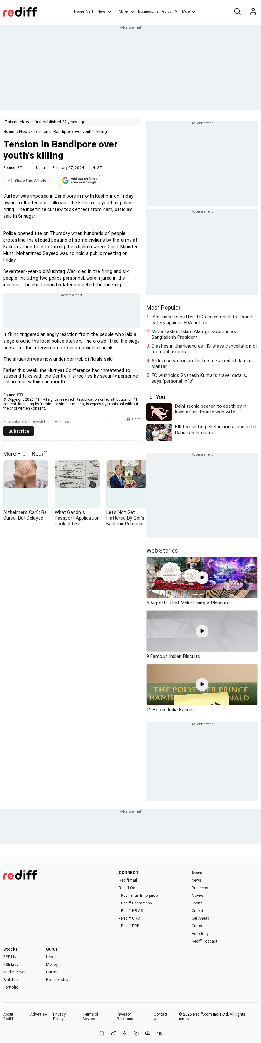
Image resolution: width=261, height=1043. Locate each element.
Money (124, 12)
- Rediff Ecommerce (136, 903)
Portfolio (10, 987)
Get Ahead (201, 918)
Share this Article (30, 180)
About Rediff (8, 1016)
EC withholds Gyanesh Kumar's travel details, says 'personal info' (199, 378)
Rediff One (128, 888)
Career (52, 972)
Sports (197, 903)
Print (136, 419)
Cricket (198, 911)
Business (200, 888)
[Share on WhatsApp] (101, 1034)
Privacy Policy (59, 1016)
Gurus (167, 12)
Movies (198, 895)
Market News (14, 972)
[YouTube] (147, 1034)
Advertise (38, 1014)
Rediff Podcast (204, 941)
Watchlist (11, 980)
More (186, 12)
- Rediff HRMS (131, 911)
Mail (89, 12)
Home (79, 12)
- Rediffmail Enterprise (138, 895)
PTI (20, 168)
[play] (202, 577)
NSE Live (10, 964)
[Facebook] (124, 1034)
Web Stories (162, 550)
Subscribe (18, 431)
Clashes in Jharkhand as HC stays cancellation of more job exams (205, 349)
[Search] (237, 12)
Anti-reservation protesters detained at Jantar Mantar (201, 363)
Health (52, 957)
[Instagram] (136, 1034)
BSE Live (10, 957)
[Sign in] (253, 12)
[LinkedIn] (159, 1034)
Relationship (57, 980)
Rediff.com (202, 1014)
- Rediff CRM (129, 918)
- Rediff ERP (129, 926)
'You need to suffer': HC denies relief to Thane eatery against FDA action (202, 319)
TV (175, 12)
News (101, 12)
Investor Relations (125, 1016)
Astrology (200, 933)
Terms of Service (90, 1016)
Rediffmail (128, 880)
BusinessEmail (149, 12)
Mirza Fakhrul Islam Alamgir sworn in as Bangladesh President (194, 334)
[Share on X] (113, 1034)
